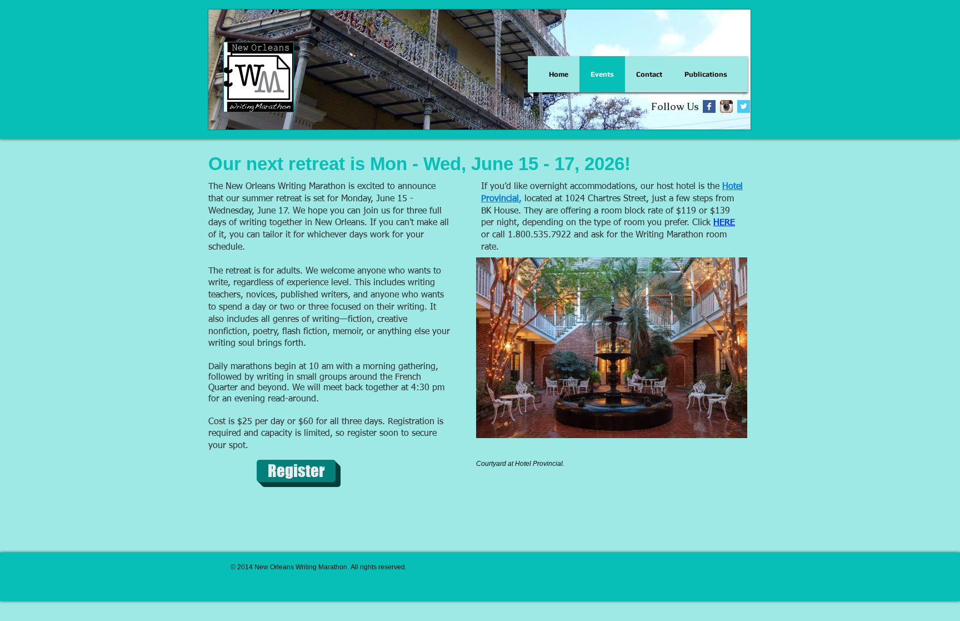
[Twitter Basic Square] (743, 106)
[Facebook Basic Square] (709, 106)
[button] (296, 471)
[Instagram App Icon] (726, 106)
